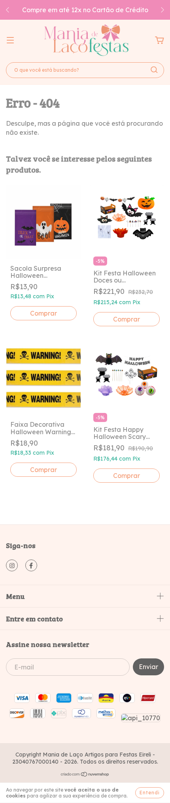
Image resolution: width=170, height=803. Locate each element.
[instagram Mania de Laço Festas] (12, 565)
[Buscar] (154, 69)
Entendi (150, 793)
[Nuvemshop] (85, 775)
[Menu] (10, 40)
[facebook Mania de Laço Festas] (31, 565)
